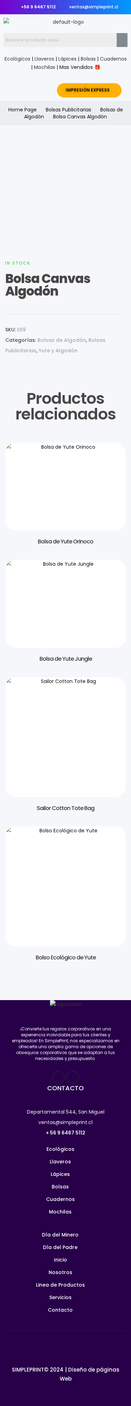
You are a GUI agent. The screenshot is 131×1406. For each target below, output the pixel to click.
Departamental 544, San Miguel (65, 1111)
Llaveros (44, 58)
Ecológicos (17, 58)
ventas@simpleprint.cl (65, 1122)
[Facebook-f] (58, 1077)
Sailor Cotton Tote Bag (65, 808)
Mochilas (44, 67)
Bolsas (88, 58)
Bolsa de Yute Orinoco (65, 541)
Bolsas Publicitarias (68, 109)
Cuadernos (113, 58)
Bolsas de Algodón (61, 340)
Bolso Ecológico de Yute (66, 957)
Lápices (67, 58)
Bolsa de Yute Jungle (65, 659)
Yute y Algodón (58, 350)
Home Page (22, 109)
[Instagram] (72, 1077)
